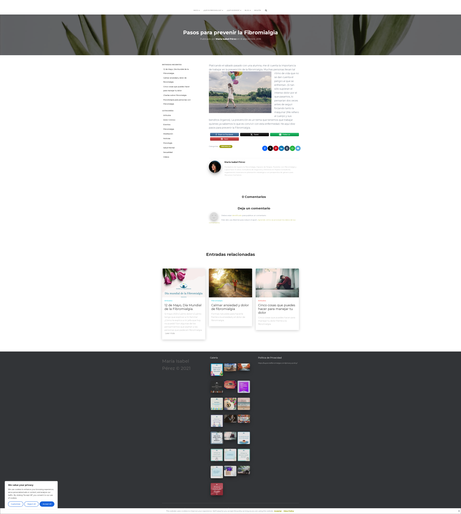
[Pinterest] (276, 148)
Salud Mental (169, 148)
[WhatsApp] (292, 148)
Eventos (166, 124)
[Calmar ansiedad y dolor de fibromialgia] (230, 283)
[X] (270, 148)
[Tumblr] (287, 148)
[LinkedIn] (281, 148)
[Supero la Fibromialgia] (230, 4)
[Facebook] (264, 148)
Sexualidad (168, 152)
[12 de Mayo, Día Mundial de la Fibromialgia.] (183, 283)
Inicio (196, 10)
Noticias (166, 138)
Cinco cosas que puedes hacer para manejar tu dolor (276, 309)
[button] (199, 10)
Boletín (257, 10)
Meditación (168, 134)
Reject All (31, 504)
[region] (31, 495)
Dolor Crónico (169, 120)
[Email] (298, 148)
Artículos (167, 115)
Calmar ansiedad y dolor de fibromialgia (230, 307)
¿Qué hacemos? (233, 10)
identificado (237, 215)
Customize (15, 504)
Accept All (47, 504)
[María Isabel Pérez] (215, 166)
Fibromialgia (168, 129)
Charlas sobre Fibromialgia (174, 95)
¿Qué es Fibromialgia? (212, 10)
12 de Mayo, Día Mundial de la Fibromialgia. (182, 307)
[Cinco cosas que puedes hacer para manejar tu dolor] (277, 283)
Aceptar (278, 511)
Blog (247, 10)
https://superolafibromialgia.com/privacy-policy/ (277, 363)
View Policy (289, 511)
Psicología (167, 143)
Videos (166, 157)
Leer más (170, 333)
